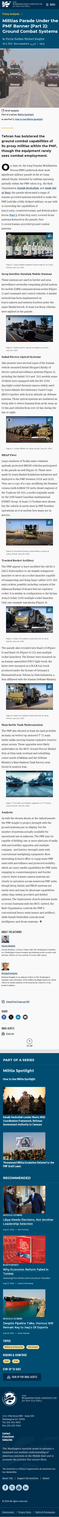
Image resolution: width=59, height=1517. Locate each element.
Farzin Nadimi (14, 38)
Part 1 (13, 215)
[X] (11, 1017)
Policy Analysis (11, 13)
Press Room (8, 1436)
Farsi (42, 43)
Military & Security (14, 1347)
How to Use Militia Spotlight (29, 119)
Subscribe (7, 1439)
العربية (33, 43)
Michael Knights (34, 38)
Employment (8, 1512)
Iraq (16, 1361)
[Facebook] (4, 1017)
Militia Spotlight (26, 114)
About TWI (7, 1478)
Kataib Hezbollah (28, 188)
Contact (6, 1433)
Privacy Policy (25, 1512)
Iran (7, 1361)
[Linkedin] (18, 1017)
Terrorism (33, 1347)
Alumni (46, 1478)
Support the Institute (28, 1478)
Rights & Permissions (45, 1512)
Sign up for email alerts (24, 1377)
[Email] (25, 1017)
